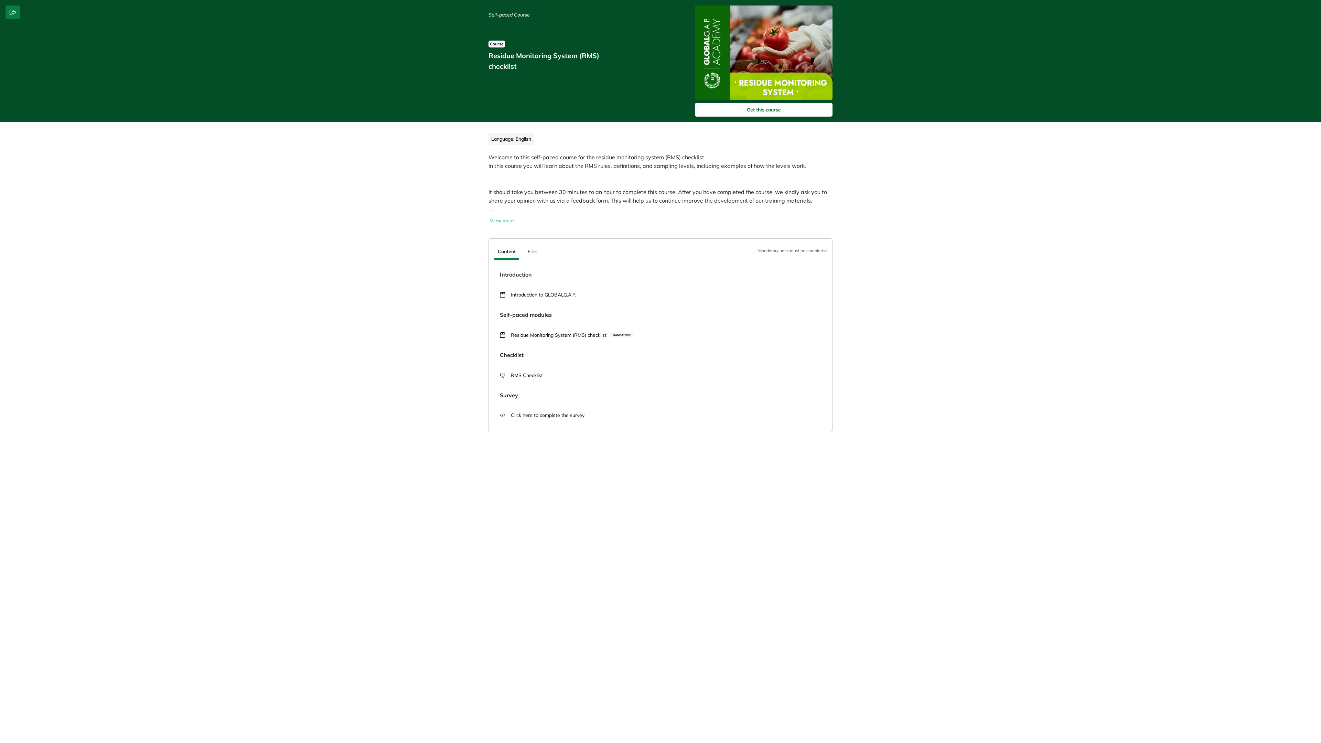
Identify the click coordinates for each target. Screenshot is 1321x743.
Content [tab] (507, 251)
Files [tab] (533, 251)
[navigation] (660, 252)
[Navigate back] (13, 12)
